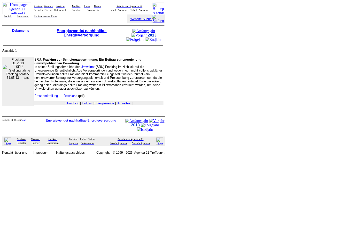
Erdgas (87, 103)
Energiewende (104, 103)
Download (70, 96)
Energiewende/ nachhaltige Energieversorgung (82, 33)
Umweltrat (88, 67)
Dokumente (20, 30)
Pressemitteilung (46, 96)
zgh (24, 120)
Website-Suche (141, 19)
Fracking (73, 103)
